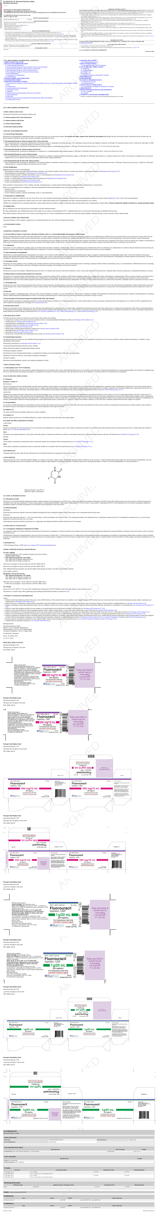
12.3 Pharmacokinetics (87, 83)
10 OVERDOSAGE (85, 77)
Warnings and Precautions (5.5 (92, 608)
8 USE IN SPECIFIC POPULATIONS (91, 67)
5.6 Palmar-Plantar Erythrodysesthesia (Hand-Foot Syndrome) (23, 93)
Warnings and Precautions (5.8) (30, 180)
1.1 (27, 25)
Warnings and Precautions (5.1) (84, 320)
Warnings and (130, 613)
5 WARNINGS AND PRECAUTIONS (15, 81)
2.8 (52, 41)
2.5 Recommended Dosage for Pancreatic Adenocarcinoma (22, 72)
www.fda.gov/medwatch (86, 43)
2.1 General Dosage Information (14, 65)
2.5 (15, 38)
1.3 (18, 28)
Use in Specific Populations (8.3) (40, 620)
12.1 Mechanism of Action (88, 81)
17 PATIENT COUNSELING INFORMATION (94, 94)
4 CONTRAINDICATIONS (12, 80)
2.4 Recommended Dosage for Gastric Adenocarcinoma (21, 70)
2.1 (60, 32)
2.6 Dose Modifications (12, 73)
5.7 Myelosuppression (11, 94)
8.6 (82, 37)
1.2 (20, 26)
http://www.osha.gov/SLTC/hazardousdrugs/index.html (40, 545)
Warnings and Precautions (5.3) (37, 173)
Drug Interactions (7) (40, 302)
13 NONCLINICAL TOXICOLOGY (90, 85)
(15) (67, 591)
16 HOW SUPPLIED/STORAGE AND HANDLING (95, 90)
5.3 (134, 19)
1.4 (19, 29)
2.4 (69, 36)
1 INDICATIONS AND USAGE (14, 62)
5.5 (134, 23)
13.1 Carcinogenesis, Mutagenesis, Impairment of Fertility (97, 86)
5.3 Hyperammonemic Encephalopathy (16, 88)
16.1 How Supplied (86, 91)
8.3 (111, 46)
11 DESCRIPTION (85, 78)
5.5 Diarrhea (8, 91)
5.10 (151, 36)
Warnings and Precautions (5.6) (57, 178)
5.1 (141, 13)
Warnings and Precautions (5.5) (29, 176)
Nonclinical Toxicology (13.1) (88, 311)
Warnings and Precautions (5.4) (64, 175)
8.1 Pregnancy (85, 68)
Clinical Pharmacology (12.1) (68, 311)
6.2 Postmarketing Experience (89, 62)
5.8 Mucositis (9, 96)
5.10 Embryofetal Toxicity (12, 99)
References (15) (114, 198)
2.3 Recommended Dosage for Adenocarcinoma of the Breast (22, 68)
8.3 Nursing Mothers (87, 70)
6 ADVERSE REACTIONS (88, 60)
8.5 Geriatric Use (86, 73)
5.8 (82, 31)
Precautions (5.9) (140, 613)
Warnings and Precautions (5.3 (144, 605)
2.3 (54, 36)
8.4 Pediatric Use (86, 72)
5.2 (98, 16)
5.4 (100, 21)
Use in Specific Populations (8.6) (87, 619)
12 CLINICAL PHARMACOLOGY (90, 80)
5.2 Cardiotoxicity (10, 86)
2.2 (63, 35)
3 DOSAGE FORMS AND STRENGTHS (16, 78)
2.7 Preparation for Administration (15, 75)
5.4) (6, 606)
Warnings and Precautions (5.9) (54, 334)
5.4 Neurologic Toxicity (12, 90)
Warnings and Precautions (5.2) (110, 171)
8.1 (153, 36)
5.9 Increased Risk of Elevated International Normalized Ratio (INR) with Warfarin (29, 98)
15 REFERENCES (85, 88)
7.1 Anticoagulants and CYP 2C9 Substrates (93, 65)
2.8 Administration (10, 77)
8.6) (58, 311)
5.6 (114, 26)
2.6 (62, 34)
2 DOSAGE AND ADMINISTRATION (16, 63)
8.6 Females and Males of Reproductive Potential (95, 75)
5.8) (103, 608)
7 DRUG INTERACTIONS (88, 63)
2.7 (50, 41)
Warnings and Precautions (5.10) (91, 617)
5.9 (110, 34)
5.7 (95, 29)
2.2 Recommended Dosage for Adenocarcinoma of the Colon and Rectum (26, 67)
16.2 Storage (84, 93)
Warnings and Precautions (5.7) (32, 182)
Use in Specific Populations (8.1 (47, 311)
